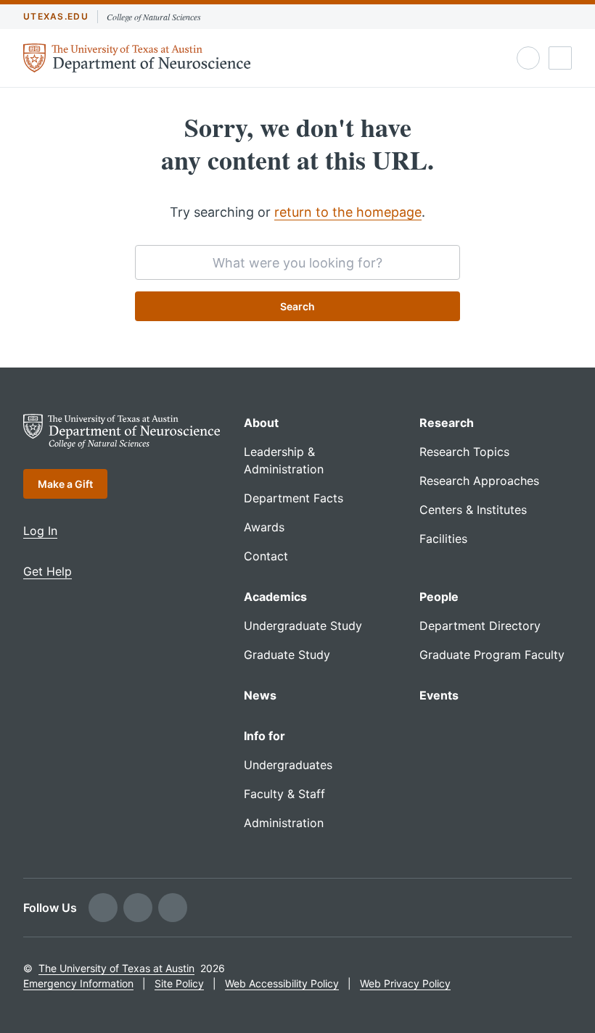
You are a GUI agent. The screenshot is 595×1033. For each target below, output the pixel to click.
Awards (264, 527)
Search (297, 306)
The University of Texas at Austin (116, 968)
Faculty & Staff (284, 794)
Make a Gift (65, 484)
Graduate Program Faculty (492, 654)
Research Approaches (479, 480)
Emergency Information (78, 983)
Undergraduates (288, 765)
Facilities (443, 538)
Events (439, 695)
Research (446, 422)
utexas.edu (56, 16)
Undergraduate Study (303, 625)
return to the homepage (348, 212)
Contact (266, 556)
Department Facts (293, 498)
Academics (275, 596)
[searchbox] (297, 262)
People (439, 596)
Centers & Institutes (473, 509)
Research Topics (464, 451)
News (260, 695)
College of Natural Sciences (154, 16)
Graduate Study (287, 654)
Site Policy (179, 983)
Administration (284, 823)
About (261, 422)
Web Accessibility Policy (282, 983)
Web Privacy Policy (405, 983)
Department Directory (480, 625)
